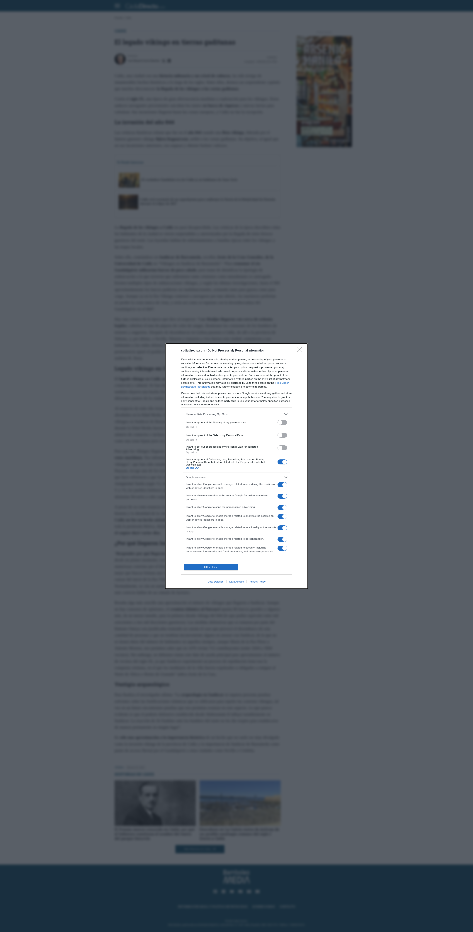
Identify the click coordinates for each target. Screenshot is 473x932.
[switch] (282, 422)
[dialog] (236, 466)
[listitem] (236, 414)
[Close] (300, 350)
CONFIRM (211, 567)
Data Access (236, 581)
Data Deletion (216, 581)
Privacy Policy (257, 581)
